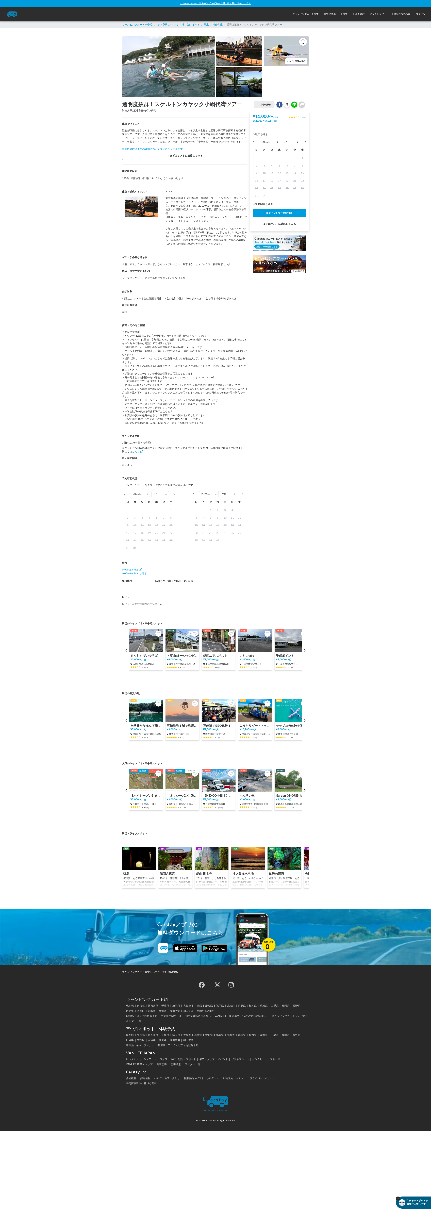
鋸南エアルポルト (215, 655)
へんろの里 (247, 795)
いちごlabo (247, 655)
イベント (223, 1059)
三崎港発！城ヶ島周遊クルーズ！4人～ (182, 725)
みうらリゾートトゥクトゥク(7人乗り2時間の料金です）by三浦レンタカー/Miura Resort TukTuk (255, 725)
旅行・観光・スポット (183, 1059)
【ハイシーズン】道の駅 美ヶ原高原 (145, 795)
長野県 (296, 1006)
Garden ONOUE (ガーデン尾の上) (291, 795)
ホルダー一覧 (133, 1021)
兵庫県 (198, 1006)
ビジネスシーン (240, 1059)
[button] (305, 14)
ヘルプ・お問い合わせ (167, 1078)
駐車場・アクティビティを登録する (178, 1045)
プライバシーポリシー (262, 1078)
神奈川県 (218, 24)
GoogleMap (131, 569)
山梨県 (274, 1006)
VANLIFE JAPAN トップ (139, 1064)
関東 (206, 24)
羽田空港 (188, 1011)
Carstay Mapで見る (136, 573)
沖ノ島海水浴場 (243, 873)
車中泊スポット (191, 24)
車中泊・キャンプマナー (140, 1045)
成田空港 (175, 1011)
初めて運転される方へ (198, 1016)
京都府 (141, 1011)
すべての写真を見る (296, 61)
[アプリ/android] (214, 948)
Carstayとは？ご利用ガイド (141, 1016)
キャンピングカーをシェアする (289, 1016)
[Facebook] (202, 985)
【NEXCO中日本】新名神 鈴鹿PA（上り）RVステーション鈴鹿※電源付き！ (218, 795)
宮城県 (152, 1011)
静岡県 (285, 1006)
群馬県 (242, 1006)
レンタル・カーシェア (138, 1059)
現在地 (130, 1006)
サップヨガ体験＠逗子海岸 (291, 725)
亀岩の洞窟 (276, 873)
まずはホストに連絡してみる (186, 155)
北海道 (231, 1006)
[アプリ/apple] (185, 948)
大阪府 (187, 1006)
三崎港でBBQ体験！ (217, 725)
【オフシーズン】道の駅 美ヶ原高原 (182, 795)
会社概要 (131, 1078)
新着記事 (162, 1064)
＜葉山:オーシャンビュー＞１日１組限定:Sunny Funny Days (182, 655)
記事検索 (176, 1064)
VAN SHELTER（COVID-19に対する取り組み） (241, 1016)
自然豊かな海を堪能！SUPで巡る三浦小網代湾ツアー (145, 725)
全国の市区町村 (205, 1011)
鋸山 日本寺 (204, 873)
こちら (136, 451)
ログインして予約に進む (279, 213)
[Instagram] (231, 985)
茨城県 (264, 1006)
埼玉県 (176, 1006)
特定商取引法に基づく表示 (141, 1083)
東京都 (141, 1006)
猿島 (126, 873)
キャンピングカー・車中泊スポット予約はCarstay (150, 24)
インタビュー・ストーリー (267, 1059)
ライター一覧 (192, 1064)
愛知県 (209, 1006)
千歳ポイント (285, 655)
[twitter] (217, 985)
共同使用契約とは (171, 1016)
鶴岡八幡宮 (167, 873)
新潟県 (163, 1011)
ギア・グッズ (206, 1059)
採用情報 (145, 1078)
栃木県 (253, 1006)
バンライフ (161, 1059)
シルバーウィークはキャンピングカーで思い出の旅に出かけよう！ (215, 3)
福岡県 (220, 1006)
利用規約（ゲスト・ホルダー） (201, 1078)
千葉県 (165, 1006)
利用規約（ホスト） (234, 1078)
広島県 (130, 1011)
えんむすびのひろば (144, 655)
